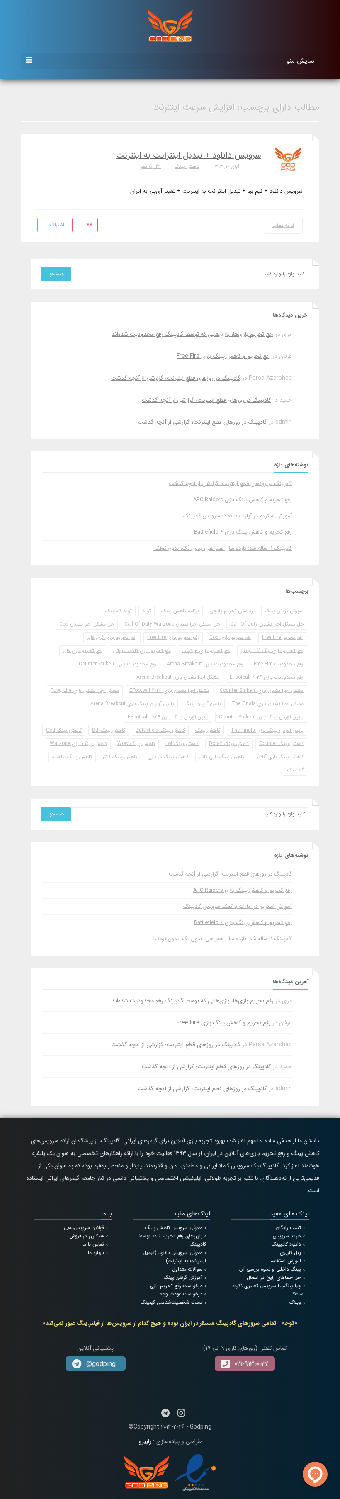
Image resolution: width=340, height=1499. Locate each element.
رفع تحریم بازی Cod (230, 637)
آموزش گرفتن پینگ (284, 611)
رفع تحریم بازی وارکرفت (206, 651)
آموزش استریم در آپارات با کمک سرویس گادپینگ (237, 516)
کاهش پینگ (187, 166)
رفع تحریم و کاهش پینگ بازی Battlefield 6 (243, 532)
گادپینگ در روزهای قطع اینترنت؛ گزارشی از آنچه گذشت (175, 378)
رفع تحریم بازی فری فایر (112, 637)
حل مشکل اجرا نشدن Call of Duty (267, 624)
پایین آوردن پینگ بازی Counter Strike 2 (261, 717)
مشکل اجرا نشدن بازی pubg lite (85, 690)
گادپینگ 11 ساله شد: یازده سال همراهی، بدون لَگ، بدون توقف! (222, 548)
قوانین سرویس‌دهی (84, 1228)
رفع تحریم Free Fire (283, 637)
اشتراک (56, 225)
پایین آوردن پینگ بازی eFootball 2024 (168, 717)
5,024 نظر (151, 166)
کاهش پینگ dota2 (229, 743)
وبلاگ (295, 1302)
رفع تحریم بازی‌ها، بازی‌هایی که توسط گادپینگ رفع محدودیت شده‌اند (193, 334)
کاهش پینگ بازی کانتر (221, 757)
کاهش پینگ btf (108, 730)
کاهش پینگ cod (64, 730)
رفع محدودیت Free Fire (279, 664)
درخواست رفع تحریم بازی (176, 1286)
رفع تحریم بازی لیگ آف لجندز (272, 651)
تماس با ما (93, 1244)
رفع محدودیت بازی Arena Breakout (205, 664)
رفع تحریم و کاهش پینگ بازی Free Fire (224, 356)
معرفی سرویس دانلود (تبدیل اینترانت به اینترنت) (174, 1257)
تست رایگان (288, 1228)
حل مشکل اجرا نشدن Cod (86, 624)
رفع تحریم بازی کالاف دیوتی (142, 651)
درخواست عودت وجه (181, 1294)
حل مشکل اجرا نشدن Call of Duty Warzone (172, 624)
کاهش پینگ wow (136, 743)
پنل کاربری (290, 1252)
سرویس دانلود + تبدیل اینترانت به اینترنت (188, 155)
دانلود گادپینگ (286, 1244)
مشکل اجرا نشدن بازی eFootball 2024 (169, 690)
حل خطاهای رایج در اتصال (274, 1277)
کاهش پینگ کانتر (119, 757)
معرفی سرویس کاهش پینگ (173, 1228)
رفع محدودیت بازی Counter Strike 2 (117, 664)
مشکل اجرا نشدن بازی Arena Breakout (177, 677)
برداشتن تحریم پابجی (232, 611)
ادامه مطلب (283, 225)
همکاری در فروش (86, 1236)
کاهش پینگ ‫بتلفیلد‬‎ (72, 757)
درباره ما (96, 1252)
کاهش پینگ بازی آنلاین (279, 757)
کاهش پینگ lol (182, 743)
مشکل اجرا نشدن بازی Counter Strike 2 (262, 690)
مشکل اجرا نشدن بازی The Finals (267, 704)
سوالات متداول (187, 1269)
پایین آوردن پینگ (203, 704)
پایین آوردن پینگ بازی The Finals (267, 730)
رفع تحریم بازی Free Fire (173, 637)
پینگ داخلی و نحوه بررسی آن (270, 1269)
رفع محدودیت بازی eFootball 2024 (267, 677)
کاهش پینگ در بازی (168, 757)
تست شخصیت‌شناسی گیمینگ (171, 1302)
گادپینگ (295, 770)
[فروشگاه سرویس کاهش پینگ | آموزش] (170, 25)
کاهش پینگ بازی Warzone (78, 743)
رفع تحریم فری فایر (82, 651)
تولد (146, 611)
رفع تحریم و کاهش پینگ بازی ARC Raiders (242, 499)
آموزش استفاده (286, 1261)
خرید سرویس (287, 1236)
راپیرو (145, 1441)
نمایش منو (300, 61)
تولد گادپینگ (118, 611)
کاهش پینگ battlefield (160, 730)
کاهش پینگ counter (281, 743)
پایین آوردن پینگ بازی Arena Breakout (132, 704)
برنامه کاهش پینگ (180, 611)
